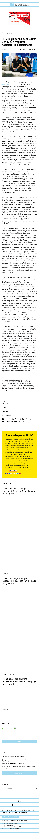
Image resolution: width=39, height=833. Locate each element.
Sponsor (20, 810)
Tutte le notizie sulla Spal (10, 816)
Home (3, 810)
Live (34, 810)
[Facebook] (12, 805)
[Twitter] (16, 805)
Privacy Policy (13, 812)
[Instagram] (20, 805)
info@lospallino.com (13, 828)
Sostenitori (27, 810)
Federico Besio (5, 411)
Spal (4, 33)
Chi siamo (9, 810)
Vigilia (9, 33)
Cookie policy (23, 812)
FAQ (15, 810)
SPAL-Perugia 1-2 (8, 84)
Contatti (4, 812)
